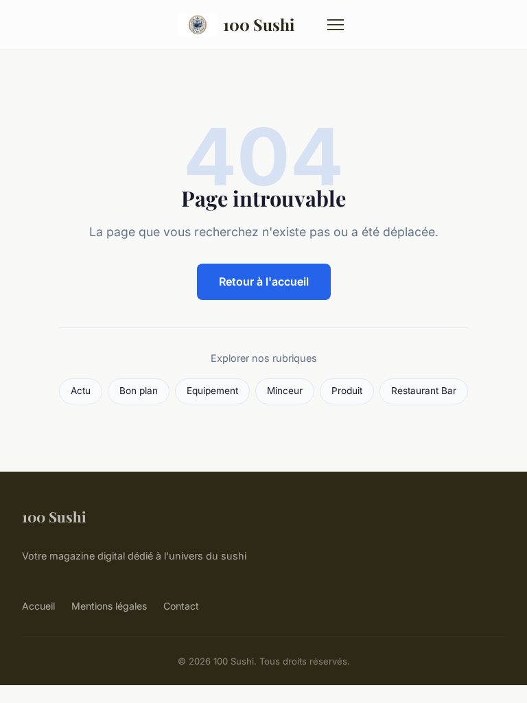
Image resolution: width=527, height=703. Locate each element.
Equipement (212, 390)
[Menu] (335, 25)
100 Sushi (258, 24)
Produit (346, 390)
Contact (181, 606)
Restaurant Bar (423, 390)
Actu (81, 390)
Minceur (285, 390)
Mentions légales (109, 606)
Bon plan (138, 390)
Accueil (38, 606)
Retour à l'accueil (264, 281)
